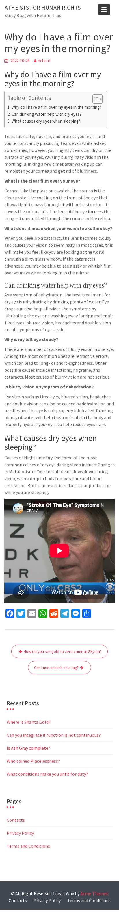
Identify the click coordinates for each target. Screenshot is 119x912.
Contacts (16, 820)
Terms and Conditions (28, 846)
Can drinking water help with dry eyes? (46, 114)
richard (44, 60)
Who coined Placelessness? (33, 761)
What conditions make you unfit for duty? (47, 774)
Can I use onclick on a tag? (56, 667)
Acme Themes (94, 893)
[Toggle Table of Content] (94, 99)
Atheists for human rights (43, 7)
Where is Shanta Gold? (29, 722)
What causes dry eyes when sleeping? (46, 121)
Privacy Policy (20, 833)
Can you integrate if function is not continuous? (54, 735)
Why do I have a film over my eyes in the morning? (56, 107)
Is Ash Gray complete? (28, 748)
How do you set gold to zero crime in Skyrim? (63, 651)
